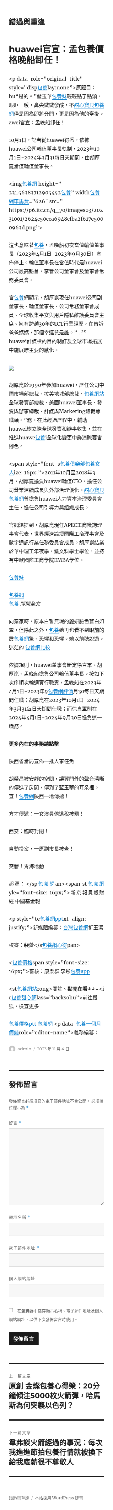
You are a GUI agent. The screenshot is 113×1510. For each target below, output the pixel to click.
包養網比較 (37, 647)
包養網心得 (54, 945)
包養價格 (22, 962)
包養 (42, 87)
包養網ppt (51, 919)
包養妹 (59, 96)
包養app (80, 971)
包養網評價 (60, 691)
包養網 (29, 184)
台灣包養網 (75, 927)
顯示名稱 (19, 1217)
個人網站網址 (22, 1278)
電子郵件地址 (24, 1248)
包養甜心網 (23, 997)
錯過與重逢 (27, 22)
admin (24, 1048)
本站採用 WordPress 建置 (59, 1498)
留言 (15, 1123)
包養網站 (94, 394)
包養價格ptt (22, 1024)
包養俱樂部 (72, 464)
